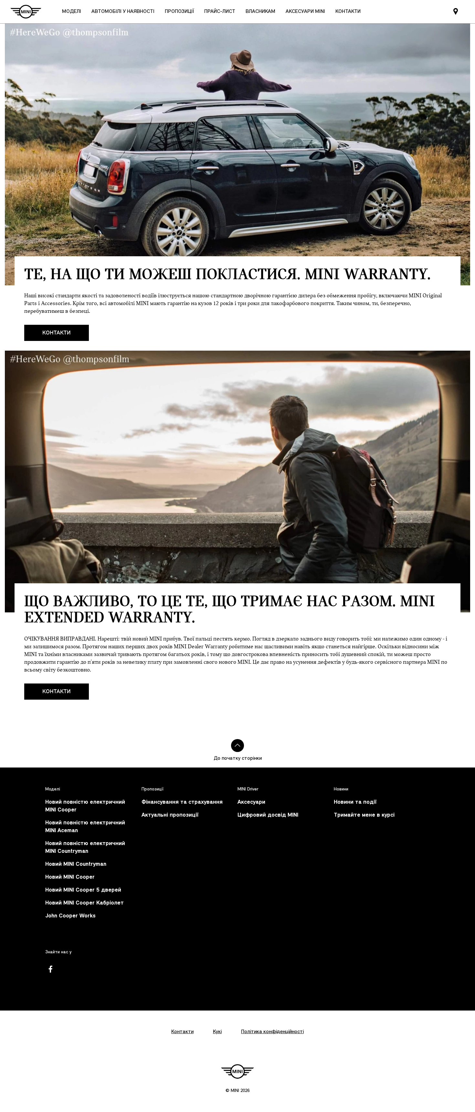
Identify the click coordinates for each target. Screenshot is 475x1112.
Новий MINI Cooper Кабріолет (84, 903)
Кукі (217, 1031)
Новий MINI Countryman (75, 864)
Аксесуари (251, 802)
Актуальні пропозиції (170, 815)
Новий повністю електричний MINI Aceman (85, 827)
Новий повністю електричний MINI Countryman (85, 847)
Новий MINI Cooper (70, 877)
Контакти (56, 332)
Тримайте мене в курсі (364, 815)
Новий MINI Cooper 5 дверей (83, 890)
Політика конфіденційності (272, 1031)
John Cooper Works (70, 916)
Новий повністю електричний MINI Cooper (85, 806)
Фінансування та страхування (182, 802)
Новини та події (355, 802)
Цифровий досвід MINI (268, 815)
